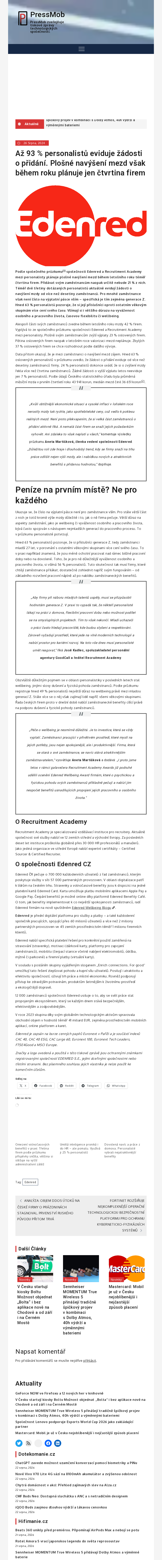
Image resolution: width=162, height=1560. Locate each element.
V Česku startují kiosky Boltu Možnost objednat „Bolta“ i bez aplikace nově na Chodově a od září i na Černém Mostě (34, 1304)
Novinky (24, 1279)
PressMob (47, 14)
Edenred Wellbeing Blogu (91, 908)
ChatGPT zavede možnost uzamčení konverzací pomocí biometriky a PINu (76, 1463)
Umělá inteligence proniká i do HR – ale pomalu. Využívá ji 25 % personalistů (80, 1148)
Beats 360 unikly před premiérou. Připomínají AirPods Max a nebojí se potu (77, 1530)
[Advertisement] (81, 86)
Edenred (30, 1182)
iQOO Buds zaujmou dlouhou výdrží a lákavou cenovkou (61, 1507)
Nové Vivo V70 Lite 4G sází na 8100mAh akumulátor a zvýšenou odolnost (76, 1474)
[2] (143, 381)
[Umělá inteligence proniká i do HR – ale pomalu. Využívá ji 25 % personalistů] (80, 1131)
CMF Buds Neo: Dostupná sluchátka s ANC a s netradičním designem (71, 1496)
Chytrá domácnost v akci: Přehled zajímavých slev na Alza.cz (65, 1485)
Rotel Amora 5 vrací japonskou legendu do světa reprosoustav (67, 1541)
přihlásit (89, 1361)
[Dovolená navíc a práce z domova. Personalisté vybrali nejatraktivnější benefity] (125, 1131)
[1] (64, 270)
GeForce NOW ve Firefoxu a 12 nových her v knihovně (59, 1393)
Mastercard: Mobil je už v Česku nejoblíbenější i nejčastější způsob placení (126, 1297)
